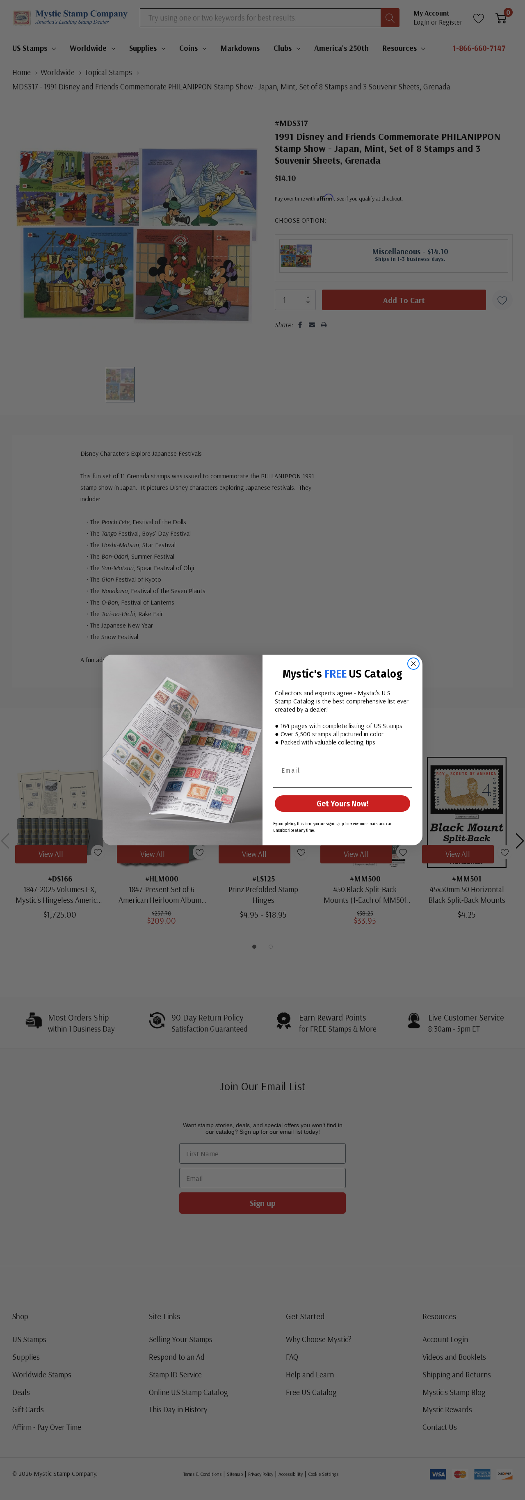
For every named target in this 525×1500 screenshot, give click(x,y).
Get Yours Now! (343, 803)
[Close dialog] (413, 664)
